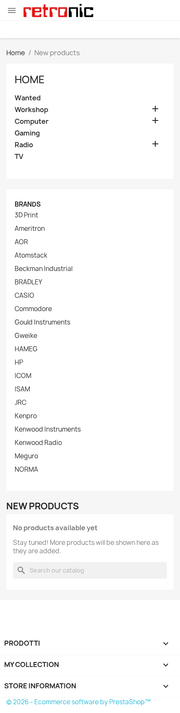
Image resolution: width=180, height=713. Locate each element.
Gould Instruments (42, 322)
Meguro (26, 456)
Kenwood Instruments (48, 429)
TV (19, 156)
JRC (20, 403)
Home (30, 79)
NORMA (26, 469)
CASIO (24, 295)
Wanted (28, 98)
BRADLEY (28, 282)
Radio (24, 145)
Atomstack (31, 255)
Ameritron (30, 229)
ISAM (22, 389)
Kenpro (26, 416)
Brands (28, 204)
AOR (21, 242)
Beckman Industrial (43, 269)
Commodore (33, 309)
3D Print (26, 215)
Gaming (27, 133)
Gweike (26, 336)
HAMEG (26, 349)
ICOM (23, 376)
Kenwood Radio (38, 443)
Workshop (31, 109)
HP (19, 362)
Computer (32, 121)
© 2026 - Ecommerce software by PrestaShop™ (78, 702)
